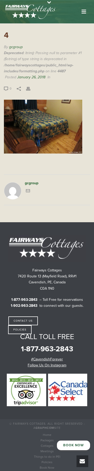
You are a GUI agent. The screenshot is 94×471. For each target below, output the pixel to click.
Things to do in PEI (47, 457)
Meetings (47, 451)
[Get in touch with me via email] (28, 191)
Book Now (47, 467)
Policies (47, 462)
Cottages (47, 446)
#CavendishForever (47, 359)
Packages (47, 440)
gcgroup (16, 47)
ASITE (47, 428)
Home (47, 435)
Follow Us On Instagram (47, 365)
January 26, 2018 (31, 77)
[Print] (31, 88)
